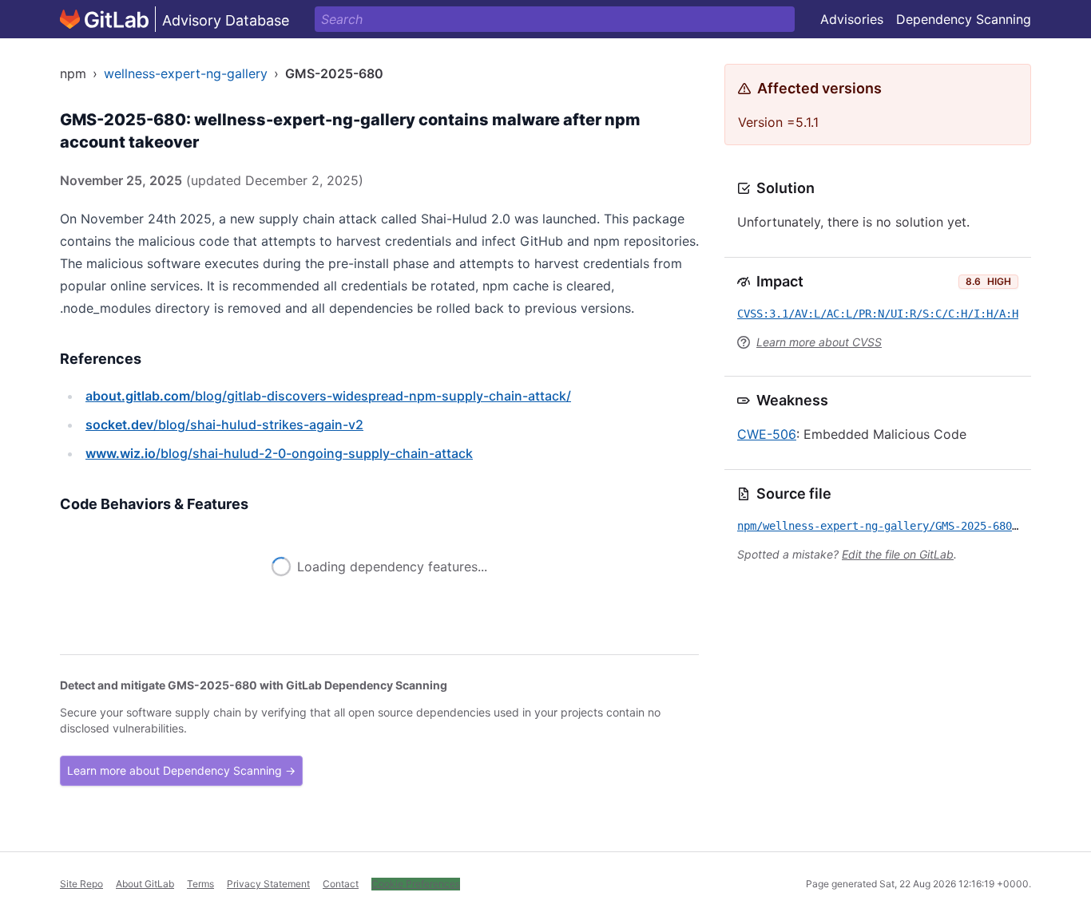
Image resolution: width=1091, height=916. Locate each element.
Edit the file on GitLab (898, 554)
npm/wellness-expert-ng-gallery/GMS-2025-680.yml (887, 525)
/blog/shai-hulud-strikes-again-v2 (224, 424)
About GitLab (145, 884)
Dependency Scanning (963, 19)
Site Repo (81, 884)
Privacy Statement (268, 884)
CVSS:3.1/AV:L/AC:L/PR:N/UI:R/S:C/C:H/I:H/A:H (877, 313)
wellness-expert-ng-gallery (186, 73)
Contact (341, 884)
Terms (200, 884)
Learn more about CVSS (819, 342)
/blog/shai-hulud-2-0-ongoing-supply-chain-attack (279, 453)
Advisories (851, 19)
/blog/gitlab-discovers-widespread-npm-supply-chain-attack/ (328, 396)
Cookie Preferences (415, 884)
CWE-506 (766, 434)
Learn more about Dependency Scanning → (181, 770)
